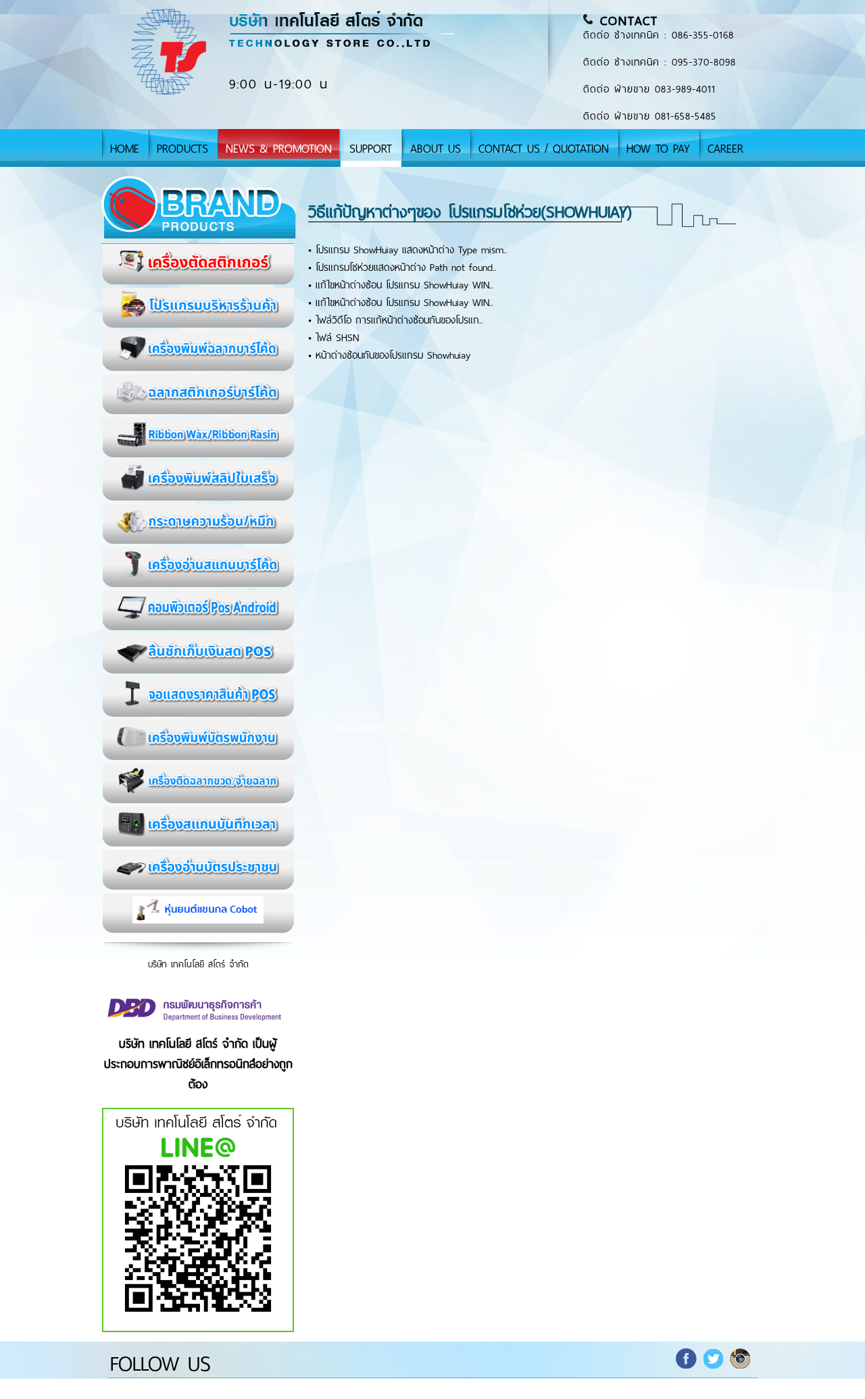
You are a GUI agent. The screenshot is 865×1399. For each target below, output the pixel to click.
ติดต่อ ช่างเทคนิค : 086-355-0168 (658, 35)
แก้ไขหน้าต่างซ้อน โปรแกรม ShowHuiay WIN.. (404, 285)
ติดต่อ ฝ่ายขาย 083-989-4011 (649, 89)
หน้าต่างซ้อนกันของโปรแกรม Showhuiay (393, 355)
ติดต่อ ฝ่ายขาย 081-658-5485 (649, 116)
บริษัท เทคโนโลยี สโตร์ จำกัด (198, 964)
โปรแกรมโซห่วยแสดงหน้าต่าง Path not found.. (406, 267)
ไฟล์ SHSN (337, 338)
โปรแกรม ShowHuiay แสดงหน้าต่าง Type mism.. (412, 250)
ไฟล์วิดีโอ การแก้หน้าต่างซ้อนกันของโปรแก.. (399, 320)
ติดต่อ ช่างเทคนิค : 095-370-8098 (659, 62)
